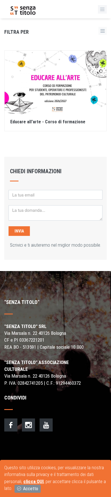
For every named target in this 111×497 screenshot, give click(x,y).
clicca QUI (33, 481)
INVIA (19, 231)
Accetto (30, 488)
